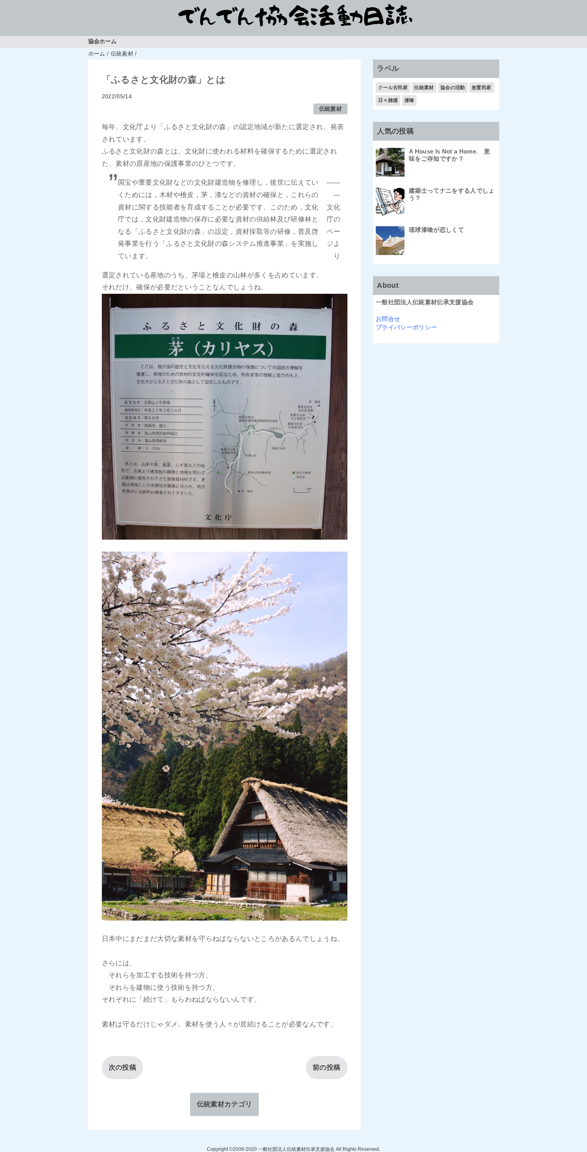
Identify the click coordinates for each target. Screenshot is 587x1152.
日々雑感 (388, 100)
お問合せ (388, 318)
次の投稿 (122, 1067)
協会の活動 (452, 87)
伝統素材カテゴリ (224, 1104)
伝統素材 (330, 109)
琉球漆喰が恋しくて (436, 229)
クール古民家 (393, 87)
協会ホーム (102, 41)
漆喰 (409, 100)
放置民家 (481, 87)
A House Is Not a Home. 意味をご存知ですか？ (449, 155)
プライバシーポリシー (406, 327)
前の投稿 (326, 1067)
